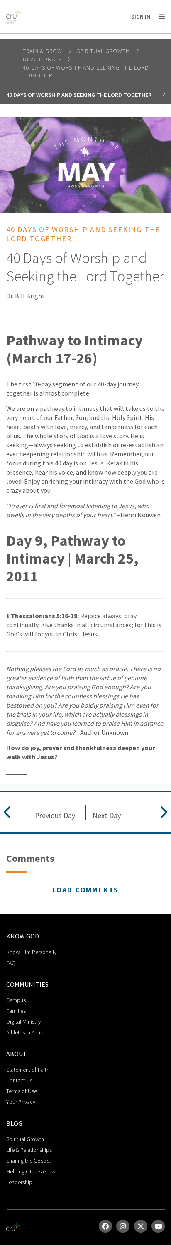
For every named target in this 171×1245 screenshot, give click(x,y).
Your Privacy (20, 1102)
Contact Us (19, 1080)
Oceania (72, 37)
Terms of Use (21, 1091)
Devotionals (43, 59)
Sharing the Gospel (28, 1160)
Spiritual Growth (104, 51)
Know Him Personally (31, 952)
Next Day (107, 815)
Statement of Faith (27, 1069)
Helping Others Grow (31, 1171)
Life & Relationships (29, 1150)
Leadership (19, 1182)
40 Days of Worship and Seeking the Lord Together (78, 94)
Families (16, 1011)
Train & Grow (43, 51)
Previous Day (55, 815)
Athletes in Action (26, 1032)
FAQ (11, 963)
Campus (16, 1000)
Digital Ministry (23, 1021)
